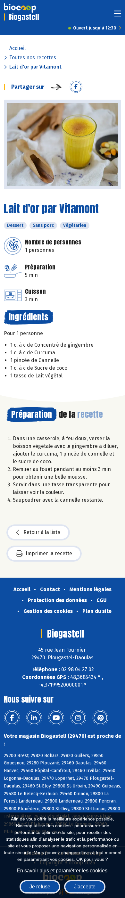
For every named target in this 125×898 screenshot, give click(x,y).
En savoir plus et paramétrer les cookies (62, 870)
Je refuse (39, 886)
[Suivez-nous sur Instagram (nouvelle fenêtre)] (78, 718)
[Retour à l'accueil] (20, 8)
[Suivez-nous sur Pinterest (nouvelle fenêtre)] (100, 718)
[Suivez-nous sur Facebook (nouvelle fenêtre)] (12, 718)
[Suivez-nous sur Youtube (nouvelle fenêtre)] (56, 718)
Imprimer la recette (49, 553)
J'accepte (85, 886)
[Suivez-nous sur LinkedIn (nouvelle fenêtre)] (34, 718)
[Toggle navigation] (117, 16)
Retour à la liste (41, 532)
